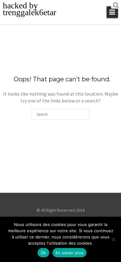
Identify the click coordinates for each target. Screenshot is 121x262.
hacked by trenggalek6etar (29, 9)
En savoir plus (70, 252)
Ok (43, 252)
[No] (113, 239)
